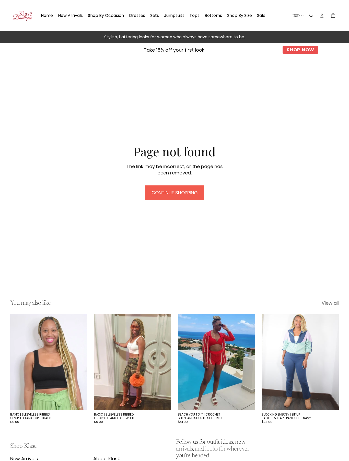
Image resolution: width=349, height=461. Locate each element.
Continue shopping (175, 193)
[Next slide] (79, 362)
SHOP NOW (300, 49)
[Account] (322, 15)
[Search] (311, 15)
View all (330, 303)
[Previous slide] (18, 362)
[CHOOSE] (79, 402)
